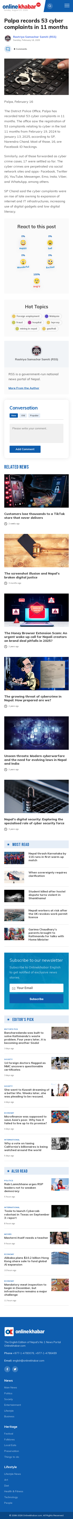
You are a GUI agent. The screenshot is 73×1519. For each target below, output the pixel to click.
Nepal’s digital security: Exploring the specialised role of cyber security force (34, 821)
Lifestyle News (12, 1474)
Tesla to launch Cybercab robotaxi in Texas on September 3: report (26, 1214)
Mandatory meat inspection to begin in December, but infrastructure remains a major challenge (25, 1290)
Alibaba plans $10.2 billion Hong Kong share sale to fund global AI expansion (26, 1261)
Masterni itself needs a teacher (26, 1237)
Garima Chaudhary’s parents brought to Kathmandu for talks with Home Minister (46, 934)
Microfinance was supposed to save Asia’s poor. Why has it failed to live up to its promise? (25, 1120)
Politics (8, 1393)
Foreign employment (28, 316)
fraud (19, 322)
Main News (10, 1387)
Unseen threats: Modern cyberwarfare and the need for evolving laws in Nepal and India (35, 760)
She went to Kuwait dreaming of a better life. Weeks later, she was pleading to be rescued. (26, 1093)
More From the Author (24, 388)
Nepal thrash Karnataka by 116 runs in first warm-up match (47, 857)
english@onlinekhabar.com (28, 1360)
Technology (11, 1497)
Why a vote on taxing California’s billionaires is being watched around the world (26, 1147)
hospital (36, 322)
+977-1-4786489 (46, 1353)
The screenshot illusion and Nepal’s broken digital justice (32, 575)
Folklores (9, 1439)
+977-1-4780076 (23, 1353)
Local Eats (10, 1445)
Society (8, 1399)
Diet (6, 1485)
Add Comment (25, 449)
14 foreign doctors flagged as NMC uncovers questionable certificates (25, 1066)
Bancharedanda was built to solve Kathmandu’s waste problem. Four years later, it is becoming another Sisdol (25, 1038)
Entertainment (12, 1404)
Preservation (11, 1451)
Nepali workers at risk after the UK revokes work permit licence (48, 914)
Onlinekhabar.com (15, 1345)
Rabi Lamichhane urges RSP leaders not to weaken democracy (23, 1187)
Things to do (11, 1456)
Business (9, 1416)
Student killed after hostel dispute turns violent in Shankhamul (47, 895)
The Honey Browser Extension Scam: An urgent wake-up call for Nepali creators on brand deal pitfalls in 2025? (35, 637)
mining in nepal (28, 328)
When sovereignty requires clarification (48, 874)
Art (6, 1479)
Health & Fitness (13, 1491)
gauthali (51, 328)
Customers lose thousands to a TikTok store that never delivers (34, 516)
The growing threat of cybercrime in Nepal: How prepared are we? (32, 698)
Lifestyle (9, 1410)
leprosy (55, 322)
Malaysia (54, 316)
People (8, 1502)
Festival (8, 1433)
